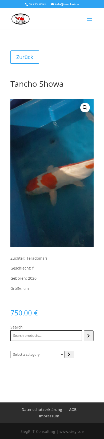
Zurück (24, 57)
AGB (73, 409)
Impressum (49, 415)
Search (16, 327)
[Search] (89, 335)
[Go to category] (69, 354)
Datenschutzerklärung (42, 409)
